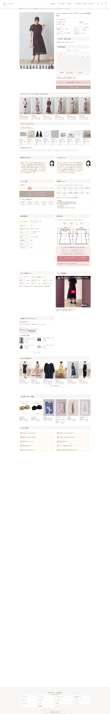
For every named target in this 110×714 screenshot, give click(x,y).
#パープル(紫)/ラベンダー (66, 150)
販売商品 (40, 706)
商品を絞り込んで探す (55, 712)
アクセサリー (77, 703)
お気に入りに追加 (75, 87)
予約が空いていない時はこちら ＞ (73, 50)
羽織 (57, 703)
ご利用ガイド (69, 3)
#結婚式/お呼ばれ (51, 150)
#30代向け (39, 150)
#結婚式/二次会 (58, 150)
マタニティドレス (60, 696)
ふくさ (21, 706)
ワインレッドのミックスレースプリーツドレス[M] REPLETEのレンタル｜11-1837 (8, 3)
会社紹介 (84, 3)
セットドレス (41, 700)
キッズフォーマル (24, 703)
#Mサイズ (44, 150)
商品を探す (53, 3)
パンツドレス (41, 696)
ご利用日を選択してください (73, 82)
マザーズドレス (23, 700)
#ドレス (21, 150)
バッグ (39, 703)
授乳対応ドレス (78, 696)
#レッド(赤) (75, 150)
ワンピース (59, 700)
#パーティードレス (27, 150)
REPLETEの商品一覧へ (55, 385)
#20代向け (34, 150)
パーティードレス (23, 696)
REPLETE (63, 19)
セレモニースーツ (78, 700)
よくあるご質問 (77, 3)
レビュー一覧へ (36, 352)
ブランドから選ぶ (61, 3)
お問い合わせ (91, 3)
